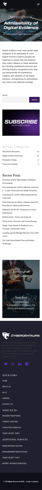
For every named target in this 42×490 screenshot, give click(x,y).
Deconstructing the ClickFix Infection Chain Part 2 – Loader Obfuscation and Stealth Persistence (20, 189)
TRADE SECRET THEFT (11, 433)
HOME (4, 381)
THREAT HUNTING (10, 421)
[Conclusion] (21, 274)
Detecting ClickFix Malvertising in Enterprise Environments (19, 181)
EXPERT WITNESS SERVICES (14, 463)
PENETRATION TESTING (12, 446)
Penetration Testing (9, 160)
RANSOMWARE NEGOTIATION (14, 452)
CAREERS (6, 398)
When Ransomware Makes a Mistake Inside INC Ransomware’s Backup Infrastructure (20, 203)
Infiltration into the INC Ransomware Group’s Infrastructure (19, 211)
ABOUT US (6, 387)
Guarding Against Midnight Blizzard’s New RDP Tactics (20, 234)
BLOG (4, 392)
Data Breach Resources (11, 152)
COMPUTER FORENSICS (11, 427)
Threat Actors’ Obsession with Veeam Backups (19, 221)
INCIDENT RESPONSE (11, 416)
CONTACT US (7, 404)
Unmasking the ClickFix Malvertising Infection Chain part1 (19, 196)
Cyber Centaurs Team (14, 34)
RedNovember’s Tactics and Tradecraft (16, 217)
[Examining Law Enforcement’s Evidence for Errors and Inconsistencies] (21, 303)
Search (4, 95)
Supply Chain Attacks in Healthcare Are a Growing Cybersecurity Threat (17, 227)
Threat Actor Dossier (10, 164)
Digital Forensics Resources (21, 17)
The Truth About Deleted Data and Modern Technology (18, 242)
